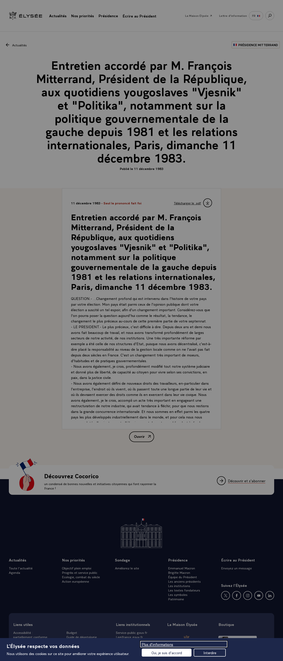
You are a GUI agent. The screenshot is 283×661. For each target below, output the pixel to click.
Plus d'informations (157, 644)
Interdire (209, 652)
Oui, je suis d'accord (166, 652)
